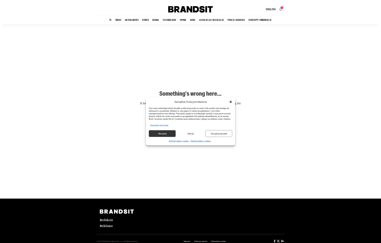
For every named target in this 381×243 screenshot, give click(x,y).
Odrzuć (190, 133)
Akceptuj (162, 133)
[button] (230, 101)
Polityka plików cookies (179, 141)
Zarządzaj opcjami (219, 133)
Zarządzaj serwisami (159, 125)
